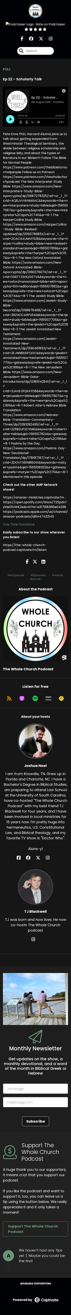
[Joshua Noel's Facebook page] (21, 858)
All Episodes (38, 575)
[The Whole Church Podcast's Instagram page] (48, 39)
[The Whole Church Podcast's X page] (38, 39)
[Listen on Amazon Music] (48, 698)
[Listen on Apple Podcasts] (22, 698)
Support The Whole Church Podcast (33, 1229)
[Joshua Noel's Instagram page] (50, 858)
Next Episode (16, 575)
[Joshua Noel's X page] (40, 858)
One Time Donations (19, 524)
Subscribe (35, 1121)
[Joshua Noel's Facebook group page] (30, 858)
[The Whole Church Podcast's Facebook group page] (28, 39)
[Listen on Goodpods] (61, 698)
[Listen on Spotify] (35, 698)
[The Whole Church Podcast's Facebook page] (22, 39)
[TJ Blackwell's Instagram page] (35, 939)
